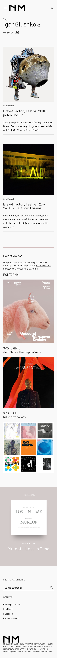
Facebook (8, 613)
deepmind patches (28, 649)
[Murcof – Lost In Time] (29, 517)
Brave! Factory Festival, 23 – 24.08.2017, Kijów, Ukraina (24, 206)
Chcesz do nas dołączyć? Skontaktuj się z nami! (27, 267)
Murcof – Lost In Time (28, 548)
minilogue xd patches (42, 652)
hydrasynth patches (22, 652)
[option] (28, 529)
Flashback (8, 609)
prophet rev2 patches (13, 646)
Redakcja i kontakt (12, 604)
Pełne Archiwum (11, 618)
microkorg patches (34, 646)
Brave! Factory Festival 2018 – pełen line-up (25, 113)
